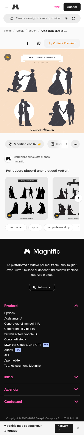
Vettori (32, 31)
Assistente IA (13, 318)
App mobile (12, 360)
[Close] (78, 428)
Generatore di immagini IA (22, 324)
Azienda (11, 389)
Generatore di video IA (19, 329)
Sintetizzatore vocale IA (20, 334)
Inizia (8, 377)
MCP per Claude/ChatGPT (26, 345)
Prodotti (11, 305)
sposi (35, 227)
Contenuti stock (15, 339)
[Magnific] (42, 252)
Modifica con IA (22, 145)
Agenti (12, 350)
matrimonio (16, 227)
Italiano (42, 287)
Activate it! (63, 428)
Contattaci (13, 401)
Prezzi (56, 7)
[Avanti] (66, 144)
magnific (19, 161)
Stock (20, 31)
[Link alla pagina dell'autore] (8, 159)
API (6, 355)
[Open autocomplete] (10, 18)
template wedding (58, 227)
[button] (42, 287)
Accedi (72, 7)
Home (8, 31)
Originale (28, 58)
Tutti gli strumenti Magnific (22, 366)
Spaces (9, 313)
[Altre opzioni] (27, 43)
